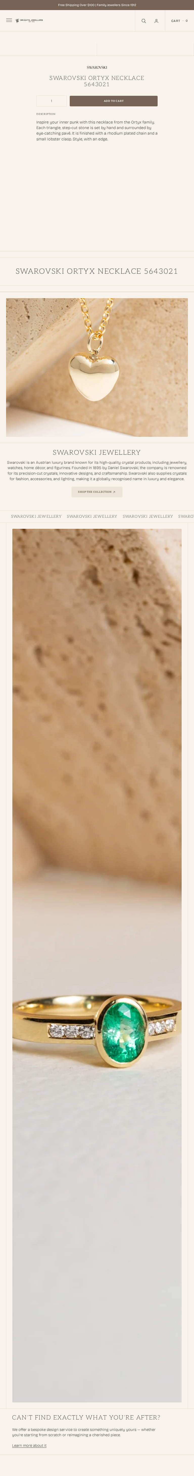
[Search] (143, 21)
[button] (157, 21)
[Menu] (8, 20)
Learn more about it (29, 1445)
